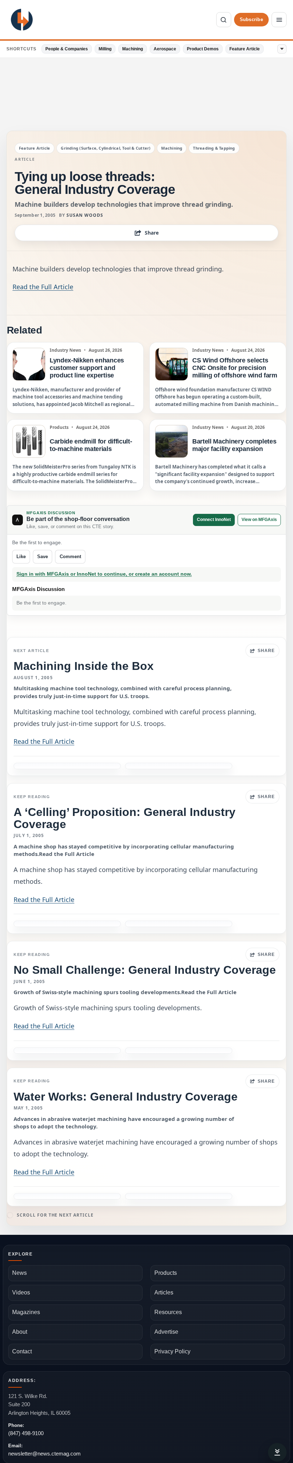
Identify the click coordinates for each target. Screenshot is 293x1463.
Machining (132, 48)
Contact (22, 1351)
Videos (21, 1292)
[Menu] (279, 19)
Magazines (26, 1312)
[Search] (223, 19)
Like (21, 556)
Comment (70, 556)
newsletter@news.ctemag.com (44, 1454)
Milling (105, 48)
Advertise (166, 1332)
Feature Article (244, 48)
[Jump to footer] (277, 1452)
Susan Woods (84, 215)
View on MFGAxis (259, 519)
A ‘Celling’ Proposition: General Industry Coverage (124, 818)
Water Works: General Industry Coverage (126, 1096)
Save (42, 556)
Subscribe (251, 19)
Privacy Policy (172, 1351)
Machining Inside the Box (84, 666)
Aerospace (165, 48)
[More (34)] (282, 49)
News (19, 1273)
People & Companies (66, 48)
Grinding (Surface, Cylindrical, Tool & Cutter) (105, 148)
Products (165, 1273)
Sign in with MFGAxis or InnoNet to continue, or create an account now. (104, 574)
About (19, 1332)
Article (25, 159)
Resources (168, 1312)
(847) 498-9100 (26, 1433)
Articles (163, 1292)
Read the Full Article (43, 286)
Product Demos (203, 48)
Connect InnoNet (214, 519)
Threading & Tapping (214, 148)
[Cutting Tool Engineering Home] (21, 19)
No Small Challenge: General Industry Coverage (145, 969)
